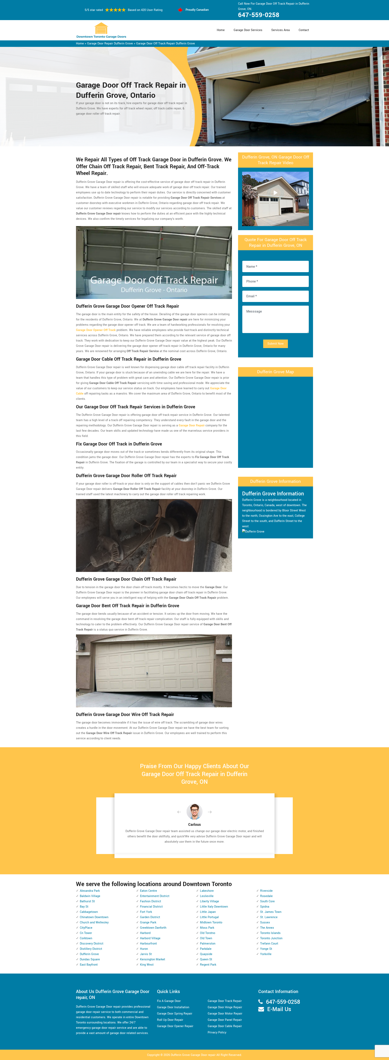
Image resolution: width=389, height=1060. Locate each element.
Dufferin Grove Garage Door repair (193, 1055)
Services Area (280, 30)
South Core (267, 901)
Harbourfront (148, 943)
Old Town (206, 938)
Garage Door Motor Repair (225, 1013)
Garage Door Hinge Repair (225, 1007)
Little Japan (208, 912)
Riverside (266, 891)
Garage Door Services (248, 30)
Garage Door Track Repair (225, 1001)
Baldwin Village (90, 896)
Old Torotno (207, 933)
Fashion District (150, 901)
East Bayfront (89, 965)
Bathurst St (87, 901)
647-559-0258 (258, 15)
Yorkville (265, 954)
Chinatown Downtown (94, 917)
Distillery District (91, 949)
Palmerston (207, 943)
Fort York (146, 912)
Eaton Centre (148, 891)
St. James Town (270, 912)
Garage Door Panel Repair (225, 1020)
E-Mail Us (279, 1009)
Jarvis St (146, 954)
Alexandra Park (90, 891)
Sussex (265, 922)
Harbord (145, 933)
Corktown (86, 938)
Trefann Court (269, 943)
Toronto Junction (271, 938)
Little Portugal (209, 917)
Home (221, 30)
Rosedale (266, 896)
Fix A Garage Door (169, 1001)
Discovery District (91, 943)
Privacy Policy (217, 1032)
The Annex (267, 928)
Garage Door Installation (173, 1007)
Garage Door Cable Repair (225, 1026)
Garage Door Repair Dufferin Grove (110, 43)
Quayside (206, 954)
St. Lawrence (269, 917)
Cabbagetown (89, 912)
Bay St (84, 907)
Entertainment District (154, 896)
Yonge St (266, 949)
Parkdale (206, 949)
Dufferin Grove (89, 954)
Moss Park (207, 928)
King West (147, 965)
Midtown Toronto (211, 922)
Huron (144, 949)
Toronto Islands (270, 933)
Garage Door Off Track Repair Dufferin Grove (165, 43)
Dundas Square (90, 959)
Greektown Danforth (153, 928)
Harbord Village (150, 938)
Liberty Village (209, 901)
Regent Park (208, 965)
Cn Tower (86, 933)
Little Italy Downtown (214, 907)
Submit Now (275, 344)
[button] (182, 812)
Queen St (206, 959)
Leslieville (207, 896)
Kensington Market (152, 959)
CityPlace (86, 928)
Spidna (264, 907)
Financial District (151, 907)
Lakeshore (207, 891)
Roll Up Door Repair (170, 1020)
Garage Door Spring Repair (174, 1013)
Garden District (150, 917)
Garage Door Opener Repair (175, 1026)
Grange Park (148, 922)
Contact (304, 30)
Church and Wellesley (94, 922)
